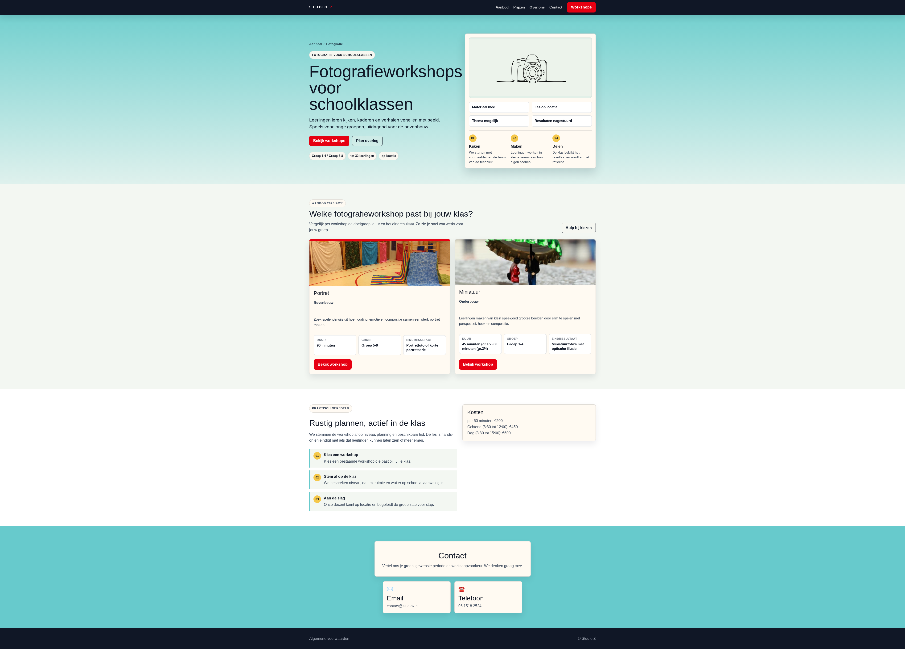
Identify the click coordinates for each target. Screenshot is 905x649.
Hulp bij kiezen (579, 228)
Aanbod (502, 7)
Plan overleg (367, 141)
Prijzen (519, 7)
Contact (555, 7)
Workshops (581, 7)
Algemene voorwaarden (329, 638)
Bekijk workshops (329, 141)
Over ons (537, 7)
